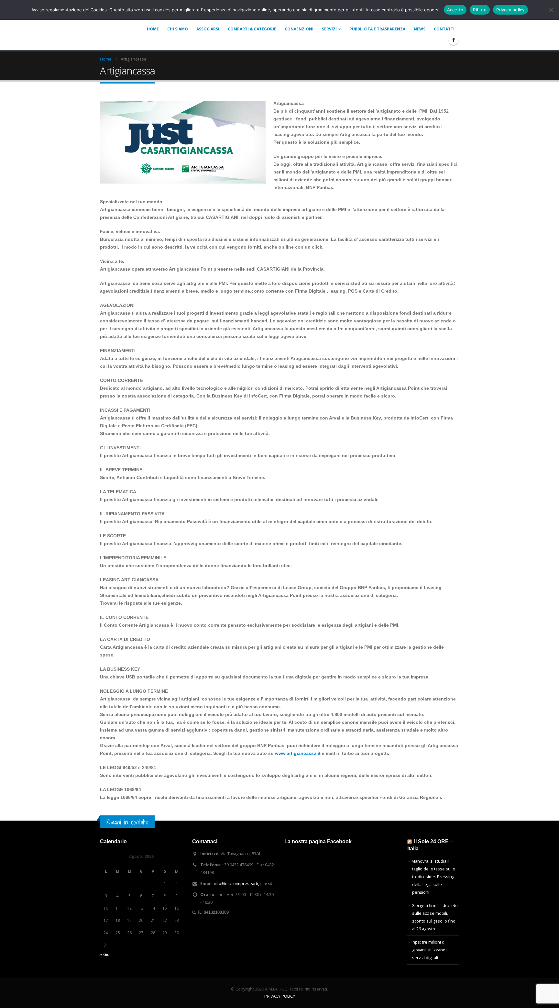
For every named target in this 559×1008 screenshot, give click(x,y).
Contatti (444, 29)
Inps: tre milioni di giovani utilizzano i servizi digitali (429, 949)
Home (153, 29)
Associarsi (207, 29)
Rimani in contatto (127, 822)
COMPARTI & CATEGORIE (252, 29)
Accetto (455, 9)
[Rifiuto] (551, 9)
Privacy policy (510, 9)
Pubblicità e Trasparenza (377, 29)
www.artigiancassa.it (298, 753)
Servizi (329, 29)
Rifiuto (480, 9)
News (419, 29)
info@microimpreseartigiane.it (243, 883)
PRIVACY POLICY (279, 996)
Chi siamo (177, 29)
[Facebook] (453, 40)
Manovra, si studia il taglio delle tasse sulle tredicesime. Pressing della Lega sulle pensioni (433, 876)
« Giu (105, 954)
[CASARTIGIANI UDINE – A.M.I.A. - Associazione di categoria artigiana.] (116, 26)
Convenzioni (299, 29)
